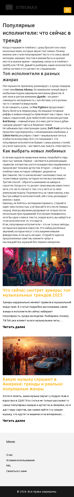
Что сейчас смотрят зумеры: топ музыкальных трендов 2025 (37, 292)
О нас (9, 454)
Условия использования (20, 460)
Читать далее (14, 327)
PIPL (8, 465)
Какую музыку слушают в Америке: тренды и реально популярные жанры (33, 384)
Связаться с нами (16, 471)
